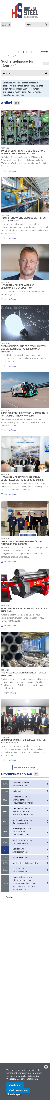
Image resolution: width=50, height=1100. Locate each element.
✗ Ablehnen (15, 1084)
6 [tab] (31, 52)
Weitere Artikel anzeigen (25, 767)
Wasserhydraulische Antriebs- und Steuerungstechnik (22, 831)
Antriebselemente (21, 857)
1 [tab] (18, 52)
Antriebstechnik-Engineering (25, 863)
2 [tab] (21, 52)
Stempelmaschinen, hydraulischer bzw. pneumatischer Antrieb (23, 799)
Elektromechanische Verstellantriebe (22, 784)
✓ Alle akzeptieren (18, 1090)
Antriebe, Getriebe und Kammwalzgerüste (23, 821)
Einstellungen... (14, 1094)
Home (3, 56)
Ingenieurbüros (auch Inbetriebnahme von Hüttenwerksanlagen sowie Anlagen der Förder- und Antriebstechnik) (25, 883)
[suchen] (46, 24)
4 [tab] (26, 52)
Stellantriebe (18, 791)
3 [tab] (23, 52)
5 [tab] (29, 52)
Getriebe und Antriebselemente (21, 850)
